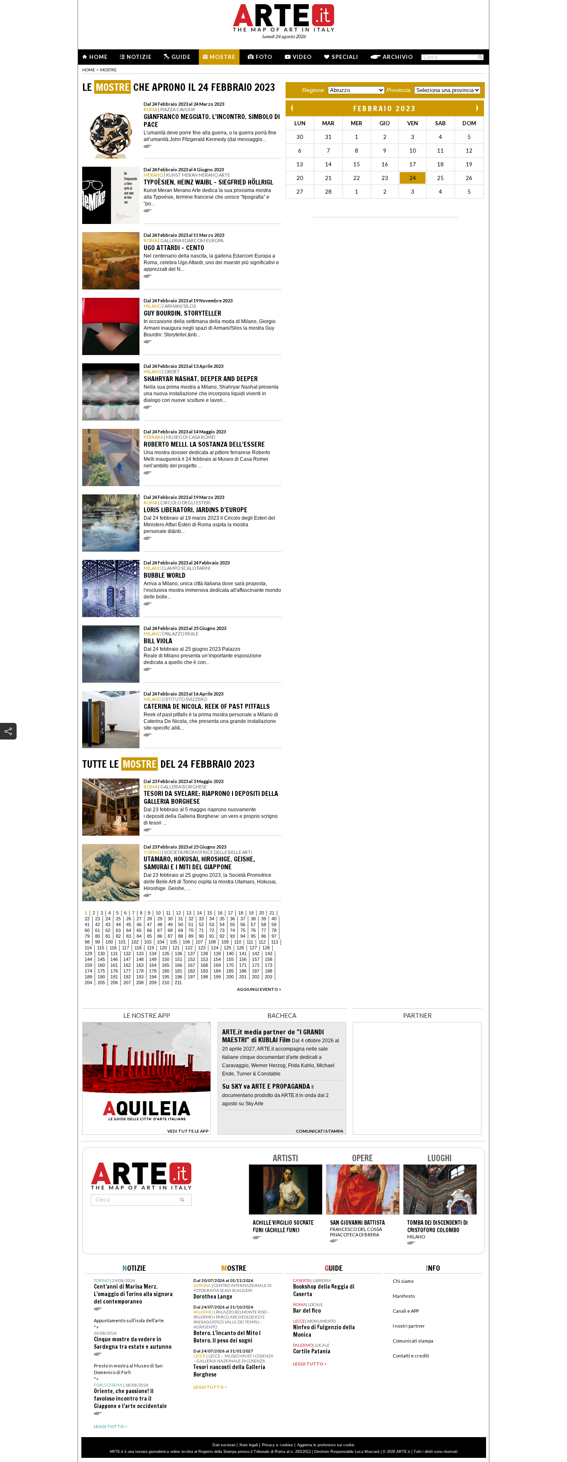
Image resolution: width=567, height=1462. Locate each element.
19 (251, 912)
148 (140, 959)
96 (263, 936)
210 (165, 982)
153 (204, 959)
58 (263, 924)
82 (118, 936)
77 (263, 930)
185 (230, 970)
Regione (313, 90)
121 (176, 947)
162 (127, 965)
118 (138, 947)
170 (230, 965)
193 (140, 976)
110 (237, 941)
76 (253, 930)
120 (163, 947)
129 (88, 953)
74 (232, 930)
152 (191, 959)
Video (302, 57)
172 (255, 965)
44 (118, 924)
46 (139, 924)
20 (261, 912)
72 (211, 930)
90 (201, 936)
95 (253, 936)
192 (127, 976)
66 (149, 930)
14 (199, 912)
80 (97, 936)
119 (150, 947)
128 (266, 947)
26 (128, 918)
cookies (286, 1445)
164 (152, 965)
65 (139, 930)
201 (243, 976)
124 (214, 947)
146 (114, 959)
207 (127, 982)
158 (268, 959)
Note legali (249, 1445)
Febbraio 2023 (384, 108)
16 (220, 912)
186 (243, 970)
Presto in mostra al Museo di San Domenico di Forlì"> (130, 1386)
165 (165, 965)
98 (87, 941)
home (88, 69)
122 (189, 947)
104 (160, 941)
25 (118, 918)
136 (178, 953)
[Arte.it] (283, 17)
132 (127, 953)
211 (178, 982)
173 (268, 965)
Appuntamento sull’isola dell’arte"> (132, 1334)
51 (190, 924)
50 (180, 924)
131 (114, 953)
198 (204, 976)
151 (178, 959)
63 (118, 930)
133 (140, 953)
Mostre (222, 57)
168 (204, 965)
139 (217, 953)
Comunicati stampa (413, 1340)
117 (125, 947)
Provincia (398, 90)
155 (230, 959)
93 (232, 936)
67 (159, 930)
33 (201, 918)
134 (152, 953)
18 (240, 912)
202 (255, 976)
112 (262, 941)
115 (100, 947)
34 (211, 918)
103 (148, 941)
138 (204, 953)
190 (101, 976)
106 (186, 941)
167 (191, 965)
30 (170, 918)
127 (253, 947)
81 (107, 936)
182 (191, 970)
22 (87, 918)
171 (243, 965)
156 (243, 959)
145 (101, 959)
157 (255, 959)
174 (88, 970)
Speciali (345, 57)
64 (128, 930)
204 (88, 982)
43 (107, 924)
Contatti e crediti (411, 1355)
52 (201, 924)
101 (122, 941)
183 (204, 970)
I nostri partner (409, 1325)
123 (201, 947)
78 (273, 930)
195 (165, 976)
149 (152, 959)
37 (242, 918)
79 (87, 936)
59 (273, 924)
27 (139, 918)
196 (178, 976)
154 (217, 959)
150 (165, 959)
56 (242, 924)
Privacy (268, 1445)
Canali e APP (406, 1311)
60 (87, 930)
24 (107, 918)
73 (222, 930)
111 (250, 941)
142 (255, 953)
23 (97, 918)
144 (88, 959)
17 (230, 912)
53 (211, 924)
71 (201, 930)
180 (165, 970)
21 (271, 912)
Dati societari (224, 1445)
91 (211, 936)
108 (212, 941)
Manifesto (404, 1296)
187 (255, 970)
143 (268, 953)
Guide (181, 57)
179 (152, 970)
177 (127, 970)
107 (199, 941)
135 (165, 953)
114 (88, 947)
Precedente (293, 108)
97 (273, 936)
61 (97, 930)
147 (127, 959)
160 (101, 965)
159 (88, 965)
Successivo (477, 108)
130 (101, 953)
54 (222, 924)
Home (98, 57)
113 (274, 941)
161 (114, 965)
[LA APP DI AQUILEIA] (146, 1132)
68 (170, 930)
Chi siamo (403, 1281)
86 (159, 936)
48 (159, 924)
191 (114, 976)
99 (97, 941)
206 (114, 982)
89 (190, 936)
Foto (264, 57)
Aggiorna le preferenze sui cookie (325, 1445)
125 (227, 947)
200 (230, 976)
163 (140, 965)
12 (178, 912)
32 (190, 918)
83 (128, 936)
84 (139, 936)
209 (152, 982)
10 (158, 912)
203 (268, 976)
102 (135, 941)
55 (232, 924)
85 (149, 936)
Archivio (398, 57)
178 (140, 970)
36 (232, 918)
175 (101, 970)
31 (180, 918)
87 (170, 936)
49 (170, 924)
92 (222, 936)
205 (101, 982)
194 (152, 976)
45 (128, 924)
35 (222, 918)
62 (107, 930)
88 (180, 936)
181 (178, 970)
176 (114, 970)
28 (149, 918)
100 (109, 941)
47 (149, 924)
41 (87, 924)
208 (140, 982)
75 (242, 930)
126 (240, 947)
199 (217, 976)
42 (97, 924)
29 (159, 918)
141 (243, 953)
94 (242, 936)
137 (191, 953)
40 (273, 918)
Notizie (139, 57)
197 (191, 976)
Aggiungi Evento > (259, 989)
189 (88, 976)
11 (168, 912)
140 (230, 953)
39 (263, 918)
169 (217, 965)
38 (253, 918)
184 (217, 970)
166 (178, 965)
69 (180, 930)
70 (190, 930)
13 (188, 912)
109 (225, 941)
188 (268, 970)
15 (209, 912)
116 (113, 947)
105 (173, 941)
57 (253, 924)
